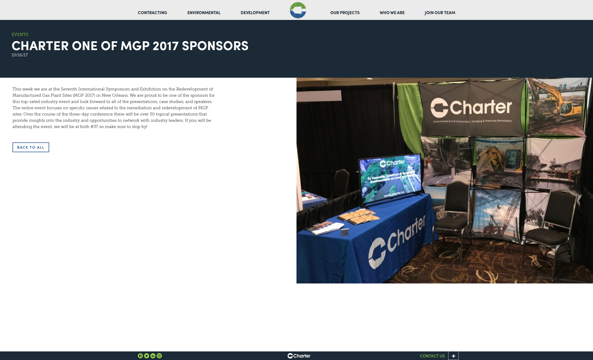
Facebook (140, 355)
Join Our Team (440, 12)
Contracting (152, 12)
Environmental (204, 12)
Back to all (30, 147)
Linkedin (152, 355)
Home (298, 10)
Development (255, 12)
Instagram (159, 355)
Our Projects (345, 12)
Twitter (146, 355)
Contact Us (432, 356)
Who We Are (392, 12)
